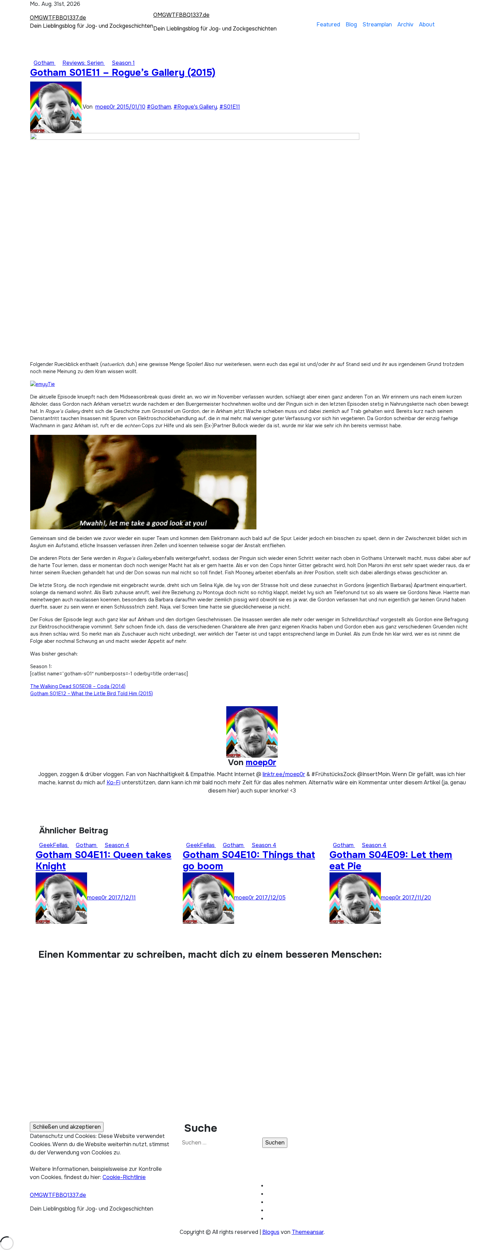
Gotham (45, 62)
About (427, 24)
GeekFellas (54, 845)
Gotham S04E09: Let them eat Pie (390, 861)
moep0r (106, 106)
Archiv (405, 24)
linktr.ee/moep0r (284, 774)
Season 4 (117, 845)
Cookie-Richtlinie (124, 1177)
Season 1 (123, 62)
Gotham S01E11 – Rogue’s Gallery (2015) (122, 72)
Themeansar (308, 1232)
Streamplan (377, 24)
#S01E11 (229, 106)
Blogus (270, 1232)
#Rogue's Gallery (195, 106)
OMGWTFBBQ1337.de (58, 17)
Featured (328, 24)
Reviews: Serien (83, 62)
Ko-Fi (113, 782)
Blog (351, 24)
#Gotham (159, 106)
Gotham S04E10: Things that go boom (249, 861)
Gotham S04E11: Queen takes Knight (103, 861)
